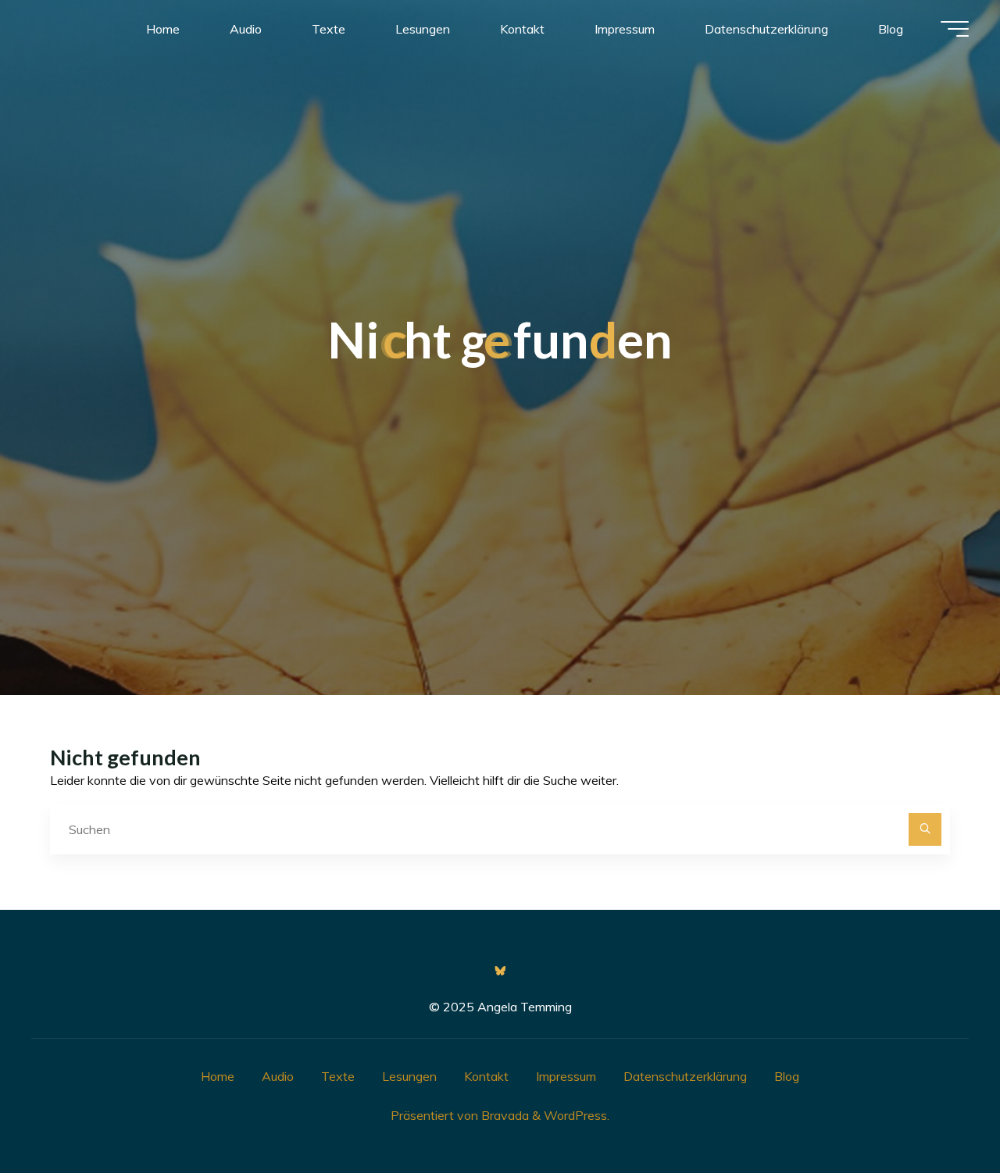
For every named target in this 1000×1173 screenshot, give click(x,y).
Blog (786, 1076)
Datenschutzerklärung (685, 1076)
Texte (338, 1076)
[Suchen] (925, 829)
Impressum (566, 1076)
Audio (278, 1076)
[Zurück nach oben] (939, 1112)
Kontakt (486, 1076)
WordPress (575, 1115)
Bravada (503, 1115)
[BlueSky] (500, 971)
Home (217, 1076)
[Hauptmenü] (955, 29)
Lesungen (409, 1076)
